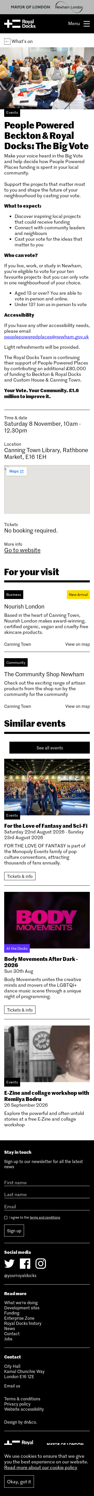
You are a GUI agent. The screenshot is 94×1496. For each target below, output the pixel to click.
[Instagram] (41, 1263)
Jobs (8, 1338)
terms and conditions (45, 1217)
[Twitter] (9, 1263)
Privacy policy (17, 1404)
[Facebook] (25, 1263)
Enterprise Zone (19, 1318)
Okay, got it (19, 1481)
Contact (12, 1333)
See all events (50, 747)
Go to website (22, 550)
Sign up (14, 1230)
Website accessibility (24, 1409)
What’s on (21, 41)
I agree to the (34, 1217)
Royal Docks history (23, 1323)
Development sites (21, 1307)
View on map (77, 644)
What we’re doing (21, 1302)
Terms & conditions (22, 1398)
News (9, 1328)
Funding (11, 1313)
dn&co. (30, 1422)
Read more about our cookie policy (40, 1467)
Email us (12, 1385)
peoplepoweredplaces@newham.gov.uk (46, 336)
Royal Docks (20, 23)
